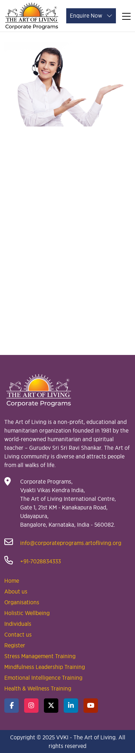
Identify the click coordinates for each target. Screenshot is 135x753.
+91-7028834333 (40, 561)
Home (11, 580)
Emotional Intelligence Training (43, 677)
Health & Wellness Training (37, 688)
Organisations (21, 602)
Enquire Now (87, 15)
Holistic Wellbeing (27, 612)
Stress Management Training (40, 656)
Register (14, 645)
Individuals (17, 623)
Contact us (18, 634)
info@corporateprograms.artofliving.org (70, 542)
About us (15, 591)
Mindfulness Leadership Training (44, 666)
